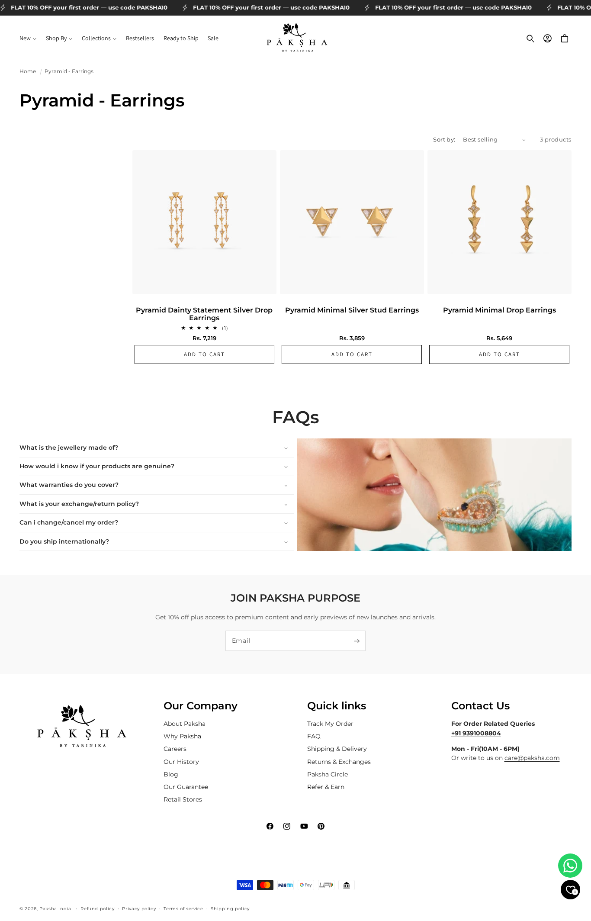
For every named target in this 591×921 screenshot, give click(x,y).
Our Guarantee (186, 787)
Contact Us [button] (480, 706)
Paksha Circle (327, 774)
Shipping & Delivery (337, 749)
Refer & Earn (325, 787)
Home (27, 71)
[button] (28, 38)
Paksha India (55, 908)
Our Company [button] (201, 706)
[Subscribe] (356, 641)
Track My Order (330, 724)
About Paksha (185, 724)
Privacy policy (139, 908)
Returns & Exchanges (339, 762)
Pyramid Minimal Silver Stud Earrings (352, 310)
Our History (181, 762)
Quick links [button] (336, 706)
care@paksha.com (532, 758)
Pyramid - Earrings (69, 71)
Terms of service (183, 908)
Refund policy (97, 908)
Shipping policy (230, 908)
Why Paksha (182, 737)
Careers (175, 749)
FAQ (314, 737)
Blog (171, 774)
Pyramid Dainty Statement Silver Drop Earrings (204, 314)
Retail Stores (183, 799)
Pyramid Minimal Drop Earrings (499, 310)
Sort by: (444, 139)
